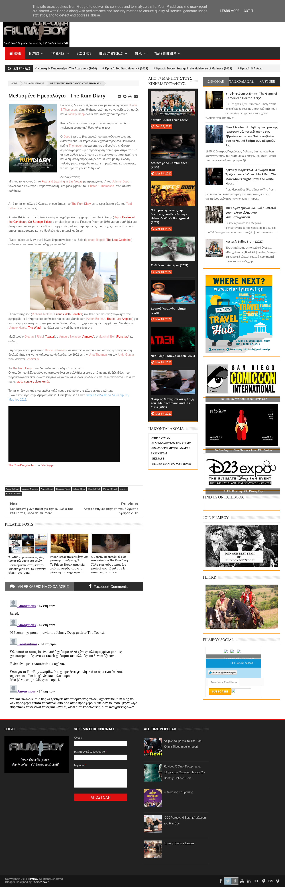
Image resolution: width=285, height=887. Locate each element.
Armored (87, 336)
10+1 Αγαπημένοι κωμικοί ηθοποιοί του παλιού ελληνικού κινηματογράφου (251, 212)
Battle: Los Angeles (119, 318)
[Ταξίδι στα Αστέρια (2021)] (173, 241)
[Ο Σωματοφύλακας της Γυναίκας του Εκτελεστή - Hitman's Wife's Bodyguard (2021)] (173, 185)
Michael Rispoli (110, 489)
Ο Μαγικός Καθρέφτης (178, 792)
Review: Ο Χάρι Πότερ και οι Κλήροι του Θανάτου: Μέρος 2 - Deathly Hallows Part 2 (184, 772)
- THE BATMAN (160, 438)
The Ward (34, 327)
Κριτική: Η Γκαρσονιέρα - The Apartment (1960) (42, 68)
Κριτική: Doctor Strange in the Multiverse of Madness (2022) (170, 68)
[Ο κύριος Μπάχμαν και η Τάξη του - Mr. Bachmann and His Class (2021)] (173, 374)
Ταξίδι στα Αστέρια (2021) (169, 265)
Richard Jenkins (34, 83)
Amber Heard (47, 489)
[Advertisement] (199, 30)
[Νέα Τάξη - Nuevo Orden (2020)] (173, 331)
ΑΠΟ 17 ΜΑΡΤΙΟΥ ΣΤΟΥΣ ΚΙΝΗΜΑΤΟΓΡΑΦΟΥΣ (170, 81)
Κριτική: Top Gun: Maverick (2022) (102, 68)
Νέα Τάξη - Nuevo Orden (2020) (173, 356)
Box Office (84, 53)
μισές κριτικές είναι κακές (32, 381)
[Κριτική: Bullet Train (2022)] (173, 95)
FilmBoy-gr (47, 465)
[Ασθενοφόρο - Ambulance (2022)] (173, 138)
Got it (248, 11)
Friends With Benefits (68, 314)
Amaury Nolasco (30, 489)
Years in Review (165, 53)
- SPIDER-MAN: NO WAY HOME (171, 464)
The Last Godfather (118, 239)
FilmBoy (33, 879)
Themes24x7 (40, 882)
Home (17, 53)
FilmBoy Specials (111, 53)
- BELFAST (157, 458)
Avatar (50, 336)
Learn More (229, 11)
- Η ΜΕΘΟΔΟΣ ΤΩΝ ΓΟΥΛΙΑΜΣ (171, 443)
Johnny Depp (79, 489)
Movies (34, 53)
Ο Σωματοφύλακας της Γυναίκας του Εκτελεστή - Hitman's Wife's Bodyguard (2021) (170, 216)
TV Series (57, 53)
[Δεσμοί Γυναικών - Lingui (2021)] (173, 284)
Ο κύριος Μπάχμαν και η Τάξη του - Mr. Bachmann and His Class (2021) (172, 403)
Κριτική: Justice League (179, 843)
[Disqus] (73, 653)
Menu (138, 53)
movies (123, 489)
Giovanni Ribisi (63, 489)
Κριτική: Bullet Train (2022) (244, 241)
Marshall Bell (94, 489)
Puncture (122, 336)
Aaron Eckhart (12, 489)
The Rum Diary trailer (21, 465)
